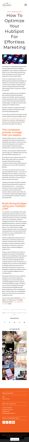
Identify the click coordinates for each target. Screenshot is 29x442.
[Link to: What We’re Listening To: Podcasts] (21, 374)
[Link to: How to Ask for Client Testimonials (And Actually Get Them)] (21, 337)
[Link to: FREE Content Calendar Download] (8, 337)
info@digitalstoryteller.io (8, 413)
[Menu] (25, 4)
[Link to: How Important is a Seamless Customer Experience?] (21, 349)
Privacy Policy (5, 399)
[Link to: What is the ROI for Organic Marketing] (8, 349)
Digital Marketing (12, 11)
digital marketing (10, 312)
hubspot (19, 312)
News (20, 11)
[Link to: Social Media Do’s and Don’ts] (21, 362)
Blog (3, 397)
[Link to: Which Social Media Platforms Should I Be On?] (8, 374)
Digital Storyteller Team (19, 309)
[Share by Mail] (24, 322)
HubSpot (23, 298)
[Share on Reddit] (19, 322)
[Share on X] (9, 322)
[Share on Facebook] (4, 322)
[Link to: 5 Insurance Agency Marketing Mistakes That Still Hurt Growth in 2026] (8, 362)
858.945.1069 (5, 411)
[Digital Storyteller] (12, 4)
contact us (15, 301)
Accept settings (14, 439)
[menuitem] (25, 4)
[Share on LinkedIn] (14, 322)
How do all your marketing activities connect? (14, 118)
